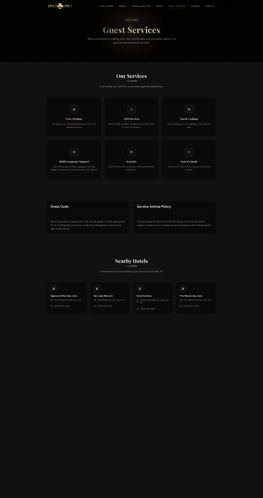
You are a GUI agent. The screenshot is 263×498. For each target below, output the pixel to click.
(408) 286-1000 (147, 309)
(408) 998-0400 (62, 306)
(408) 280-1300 (104, 306)
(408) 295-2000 (191, 306)
